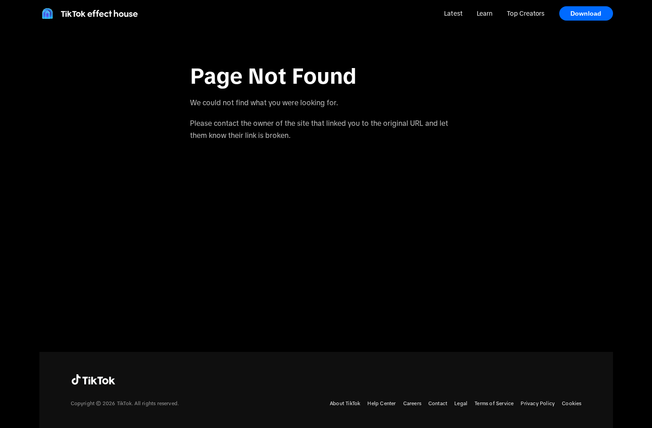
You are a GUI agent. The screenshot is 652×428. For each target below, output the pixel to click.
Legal (460, 403)
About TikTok (345, 403)
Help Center (381, 403)
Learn (484, 13)
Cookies (571, 403)
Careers (412, 403)
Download (586, 13)
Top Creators (525, 13)
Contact (437, 403)
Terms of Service (494, 403)
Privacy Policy (538, 403)
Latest (453, 13)
